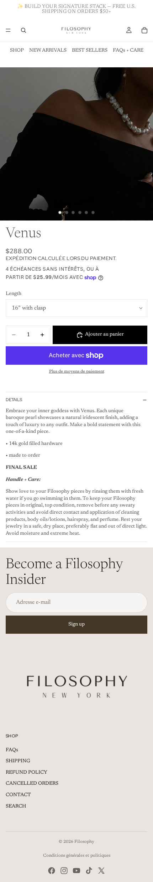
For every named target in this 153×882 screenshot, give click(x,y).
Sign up (76, 624)
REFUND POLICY (26, 772)
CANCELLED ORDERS (32, 783)
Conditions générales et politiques (76, 856)
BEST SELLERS (89, 50)
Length (13, 293)
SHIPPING (18, 761)
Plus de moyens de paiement (76, 371)
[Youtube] (76, 870)
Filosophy (84, 842)
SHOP (17, 50)
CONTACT (18, 795)
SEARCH (16, 806)
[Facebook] (51, 870)
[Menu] (8, 30)
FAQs (12, 750)
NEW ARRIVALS (48, 50)
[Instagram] (64, 870)
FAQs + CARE (128, 50)
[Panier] (144, 30)
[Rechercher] (23, 30)
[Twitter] (101, 870)
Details (14, 400)
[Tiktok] (89, 870)
